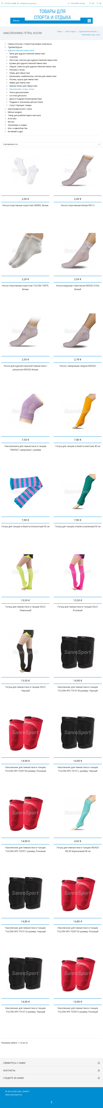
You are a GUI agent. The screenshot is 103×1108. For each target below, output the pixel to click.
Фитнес (11, 121)
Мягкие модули (15, 112)
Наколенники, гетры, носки (21, 89)
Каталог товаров (70, 31)
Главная (59, 31)
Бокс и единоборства (17, 128)
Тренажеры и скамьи (17, 125)
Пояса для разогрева (19, 92)
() (93, 3)
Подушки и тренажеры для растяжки (26, 102)
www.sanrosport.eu (13, 1094)
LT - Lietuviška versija (76, 3)
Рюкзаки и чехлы (17, 69)
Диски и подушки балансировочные (25, 98)
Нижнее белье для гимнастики (23, 86)
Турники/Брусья (15, 47)
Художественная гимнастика (88, 31)
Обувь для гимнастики (19, 73)
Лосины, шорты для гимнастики (23, 79)
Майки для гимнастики (19, 82)
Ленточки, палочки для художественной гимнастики (33, 60)
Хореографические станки (20, 109)
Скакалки (13, 57)
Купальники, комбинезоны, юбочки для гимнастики (32, 76)
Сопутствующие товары (20, 105)
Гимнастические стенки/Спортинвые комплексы (30, 44)
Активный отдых (15, 131)
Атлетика (12, 118)
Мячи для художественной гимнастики (27, 53)
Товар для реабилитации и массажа (24, 115)
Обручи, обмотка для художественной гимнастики (32, 66)
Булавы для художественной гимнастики (28, 63)
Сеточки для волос (18, 95)
